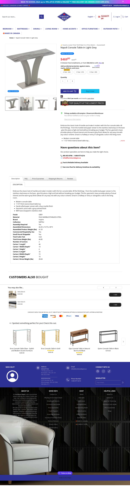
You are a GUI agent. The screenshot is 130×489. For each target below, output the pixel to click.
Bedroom (81, 398)
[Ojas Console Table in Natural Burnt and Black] (79, 337)
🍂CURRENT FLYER (81, 424)
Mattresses (81, 401)
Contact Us (53, 394)
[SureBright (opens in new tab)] (97, 66)
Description (15, 179)
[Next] (116, 287)
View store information (72, 119)
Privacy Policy (53, 424)
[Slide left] (6, 69)
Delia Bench (21, 292)
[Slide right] (55, 69)
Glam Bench (21, 302)
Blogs (109, 411)
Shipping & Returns (56, 179)
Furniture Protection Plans (53, 418)
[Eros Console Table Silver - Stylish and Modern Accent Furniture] (22, 337)
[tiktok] (109, 371)
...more (122, 141)
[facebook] (98, 371)
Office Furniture (81, 414)
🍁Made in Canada (81, 421)
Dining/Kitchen (81, 404)
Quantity (64, 77)
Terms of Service (53, 421)
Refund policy (53, 428)
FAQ (26, 179)
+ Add (115, 295)
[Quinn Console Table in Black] (108, 337)
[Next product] (123, 341)
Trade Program (53, 411)
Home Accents (81, 411)
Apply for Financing (110, 401)
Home (81, 394)
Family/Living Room (81, 408)
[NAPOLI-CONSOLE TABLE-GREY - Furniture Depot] (12, 104)
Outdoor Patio (81, 418)
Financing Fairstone (53, 414)
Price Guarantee (38, 179)
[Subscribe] (123, 382)
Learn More (90, 98)
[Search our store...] (41, 17)
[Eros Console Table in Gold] (50, 337)
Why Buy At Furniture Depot (53, 398)
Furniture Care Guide (53, 404)
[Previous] (103, 287)
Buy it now (90, 91)
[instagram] (103, 371)
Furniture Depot (67, 477)
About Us (110, 394)
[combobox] (22, 17)
